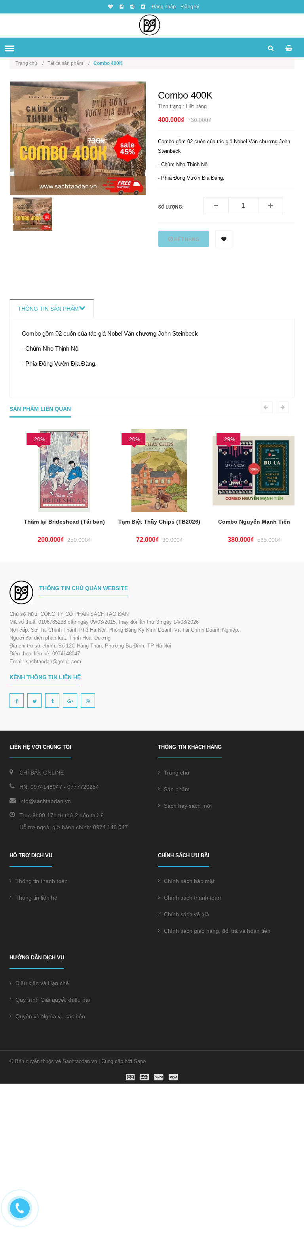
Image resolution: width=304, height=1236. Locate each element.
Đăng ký (190, 6)
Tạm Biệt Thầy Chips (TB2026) (152, 521)
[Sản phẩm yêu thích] (109, 6)
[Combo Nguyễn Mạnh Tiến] (247, 470)
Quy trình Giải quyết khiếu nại (52, 1000)
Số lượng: (170, 207)
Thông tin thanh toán (41, 881)
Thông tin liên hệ (36, 897)
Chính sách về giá (186, 914)
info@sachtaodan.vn (45, 801)
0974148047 (46, 787)
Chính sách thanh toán (192, 897)
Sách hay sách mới (188, 806)
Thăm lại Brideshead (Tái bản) (57, 521)
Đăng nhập (164, 6)
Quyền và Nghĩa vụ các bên (50, 1016)
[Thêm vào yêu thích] (223, 238)
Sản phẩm (177, 789)
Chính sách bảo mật (189, 881)
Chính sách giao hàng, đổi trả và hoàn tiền (217, 931)
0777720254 (83, 787)
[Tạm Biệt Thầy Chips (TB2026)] (152, 470)
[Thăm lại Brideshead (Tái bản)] (57, 470)
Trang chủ (176, 772)
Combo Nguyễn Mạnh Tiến (247, 521)
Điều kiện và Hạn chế (42, 983)
